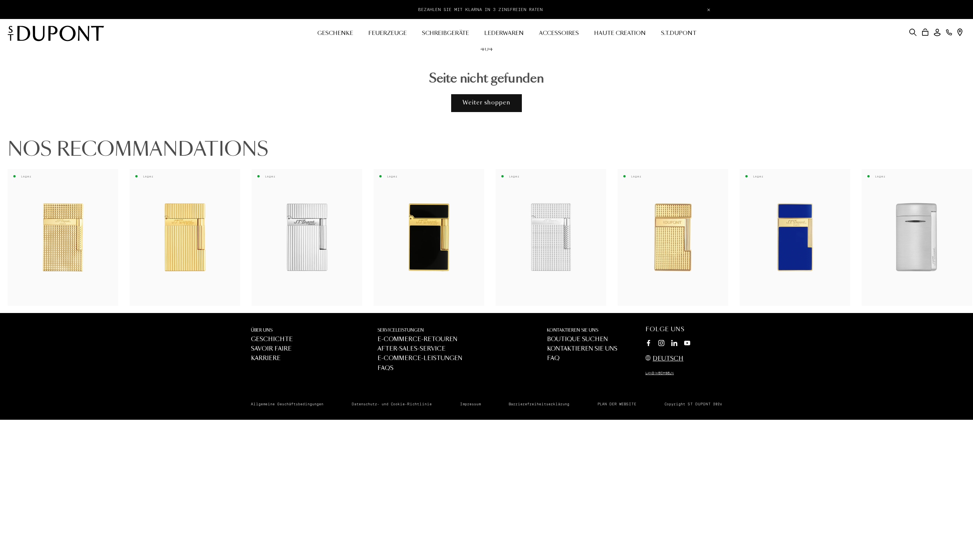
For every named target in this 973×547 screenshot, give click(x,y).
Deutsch (668, 359)
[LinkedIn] (674, 344)
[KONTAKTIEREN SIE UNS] (949, 32)
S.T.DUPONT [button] (678, 33)
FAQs (385, 368)
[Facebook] (648, 344)
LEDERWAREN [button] (504, 33)
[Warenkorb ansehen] (925, 32)
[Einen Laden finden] (959, 32)
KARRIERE (265, 358)
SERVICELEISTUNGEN (400, 330)
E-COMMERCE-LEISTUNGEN (419, 358)
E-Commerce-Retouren (417, 339)
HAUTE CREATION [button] (620, 33)
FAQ (553, 358)
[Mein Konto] (937, 32)
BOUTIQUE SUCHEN (577, 339)
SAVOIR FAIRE (271, 349)
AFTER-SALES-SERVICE (411, 349)
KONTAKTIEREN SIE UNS (572, 330)
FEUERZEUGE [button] (387, 33)
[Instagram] (661, 344)
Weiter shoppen (486, 103)
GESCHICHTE (272, 339)
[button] (913, 32)
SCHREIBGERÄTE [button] (445, 33)
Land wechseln (659, 373)
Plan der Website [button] (616, 404)
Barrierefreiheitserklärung (539, 404)
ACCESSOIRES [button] (559, 33)
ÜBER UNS (262, 330)
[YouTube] (687, 343)
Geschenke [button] (335, 33)
